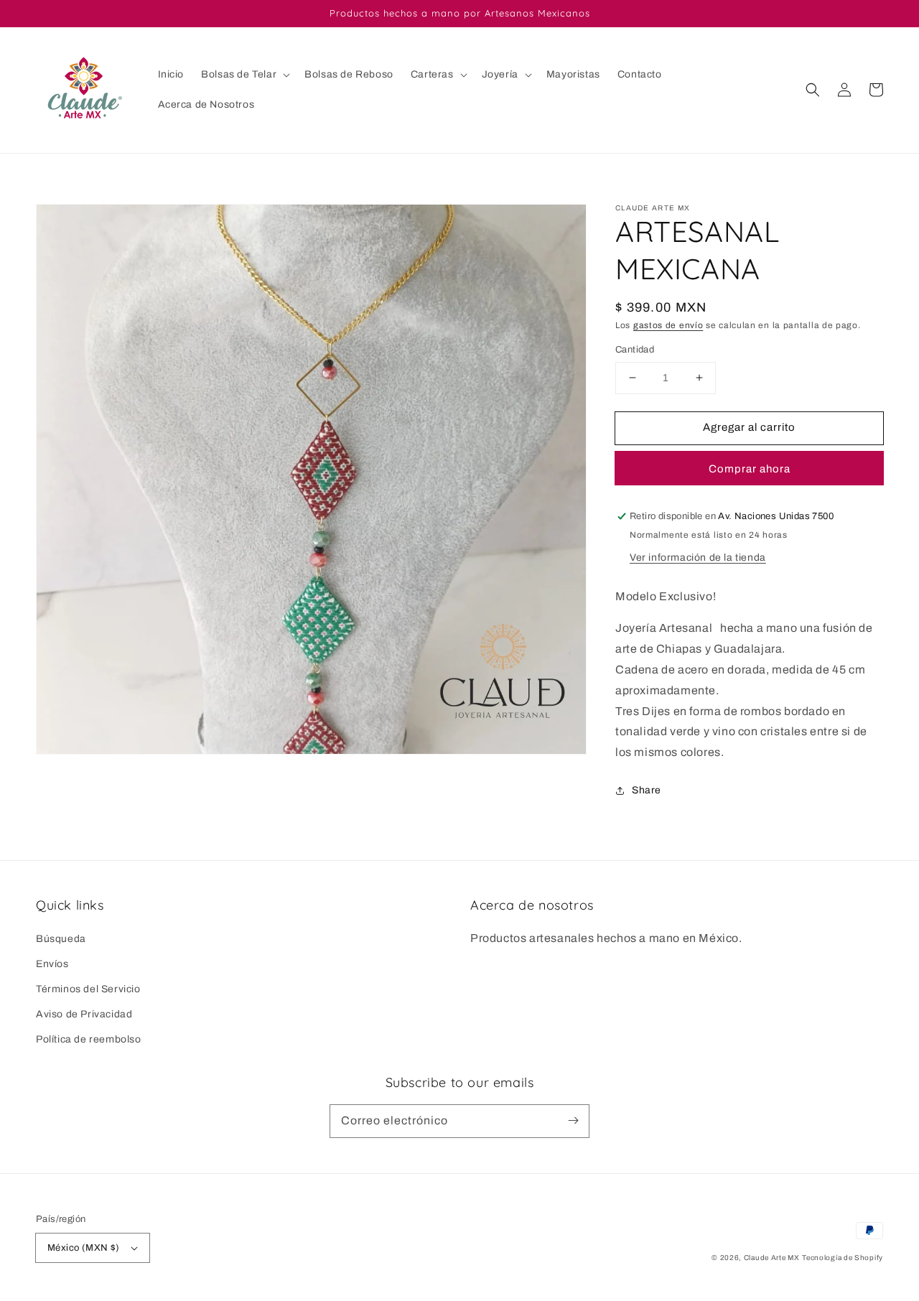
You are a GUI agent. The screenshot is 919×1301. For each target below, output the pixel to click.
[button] (244, 75)
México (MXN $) (83, 1248)
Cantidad (634, 350)
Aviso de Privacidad (84, 1014)
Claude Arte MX (772, 1258)
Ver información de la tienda (698, 557)
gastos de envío (668, 325)
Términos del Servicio (88, 989)
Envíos (52, 964)
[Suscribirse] (573, 1121)
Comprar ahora (749, 469)
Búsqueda (61, 938)
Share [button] (646, 790)
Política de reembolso (88, 1039)
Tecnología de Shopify (842, 1258)
